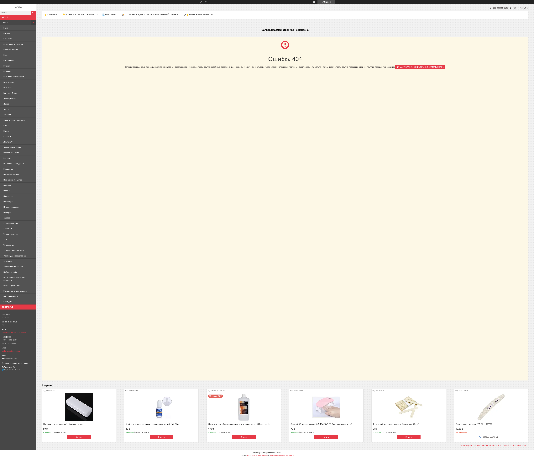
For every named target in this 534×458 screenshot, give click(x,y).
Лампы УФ (8, 142)
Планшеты (8, 196)
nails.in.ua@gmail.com (11, 351)
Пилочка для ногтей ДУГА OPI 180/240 (474, 424)
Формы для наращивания (14, 256)
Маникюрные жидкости (13, 163)
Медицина (8, 169)
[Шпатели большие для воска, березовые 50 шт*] (409, 407)
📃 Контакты (109, 14)
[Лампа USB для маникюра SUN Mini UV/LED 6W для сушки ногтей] (326, 407)
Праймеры (8, 201)
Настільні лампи (10, 296)
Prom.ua (279, 453)
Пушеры (7, 212)
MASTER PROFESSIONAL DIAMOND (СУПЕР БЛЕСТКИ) (421, 67)
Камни (6, 125)
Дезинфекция (9, 98)
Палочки (7, 185)
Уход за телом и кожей (13, 250)
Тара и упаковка (10, 234)
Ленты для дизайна (12, 147)
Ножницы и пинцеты (12, 180)
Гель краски (8, 82)
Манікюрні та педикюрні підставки (14, 278)
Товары (5, 22)
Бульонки (7, 38)
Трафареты (8, 245)
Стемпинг (7, 228)
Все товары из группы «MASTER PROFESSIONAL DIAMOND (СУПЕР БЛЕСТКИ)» (493, 445)
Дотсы (6, 109)
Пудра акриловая (11, 207)
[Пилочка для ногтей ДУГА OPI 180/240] (491, 407)
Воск (5, 55)
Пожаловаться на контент (257, 455)
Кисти (6, 131)
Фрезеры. (7, 261)
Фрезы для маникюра (13, 266)
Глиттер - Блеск (10, 93)
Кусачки (7, 136)
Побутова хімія (10, 272)
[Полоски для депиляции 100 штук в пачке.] (79, 407)
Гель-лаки (7, 87)
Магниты (7, 158)
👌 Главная (50, 14)
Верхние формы (10, 49)
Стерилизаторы (10, 223)
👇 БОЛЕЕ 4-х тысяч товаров (78, 14)
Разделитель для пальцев (15, 291)
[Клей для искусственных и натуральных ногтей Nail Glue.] (161, 407)
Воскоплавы (8, 60)
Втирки (6, 66)
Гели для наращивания (13, 76)
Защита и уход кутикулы (14, 120)
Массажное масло (11, 152)
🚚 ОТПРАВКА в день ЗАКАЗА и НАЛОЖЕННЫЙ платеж (150, 14)
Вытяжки (7, 71)
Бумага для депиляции (13, 44)
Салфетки (7, 218)
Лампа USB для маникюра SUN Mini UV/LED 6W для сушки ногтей (321, 424)
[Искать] (33, 13)
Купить (79, 437)
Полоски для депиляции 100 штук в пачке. (63, 424)
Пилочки (7, 190)
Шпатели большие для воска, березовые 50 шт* (396, 424)
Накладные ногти (11, 174)
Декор (6, 104)
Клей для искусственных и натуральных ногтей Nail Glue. (152, 424)
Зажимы (7, 114)
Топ (5, 239)
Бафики (6, 33)
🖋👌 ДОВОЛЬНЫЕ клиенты (198, 14)
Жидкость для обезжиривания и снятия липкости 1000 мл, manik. (239, 424)
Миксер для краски (11, 285)
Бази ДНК (7, 301)
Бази (5, 28)
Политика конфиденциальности (281, 455)
